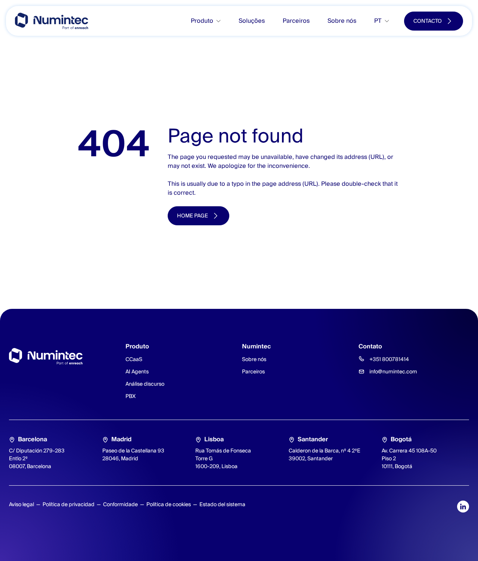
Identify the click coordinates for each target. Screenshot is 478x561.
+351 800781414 (389, 359)
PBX (130, 396)
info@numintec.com (393, 371)
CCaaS (133, 359)
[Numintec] (51, 21)
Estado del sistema (222, 504)
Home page (192, 215)
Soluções (252, 21)
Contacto (427, 21)
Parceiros (296, 21)
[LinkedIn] (463, 506)
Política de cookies (168, 504)
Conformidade (120, 504)
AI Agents (137, 371)
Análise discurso (144, 383)
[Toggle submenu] (221, 21)
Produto (202, 21)
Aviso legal (21, 504)
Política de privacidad (68, 504)
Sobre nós (342, 21)
